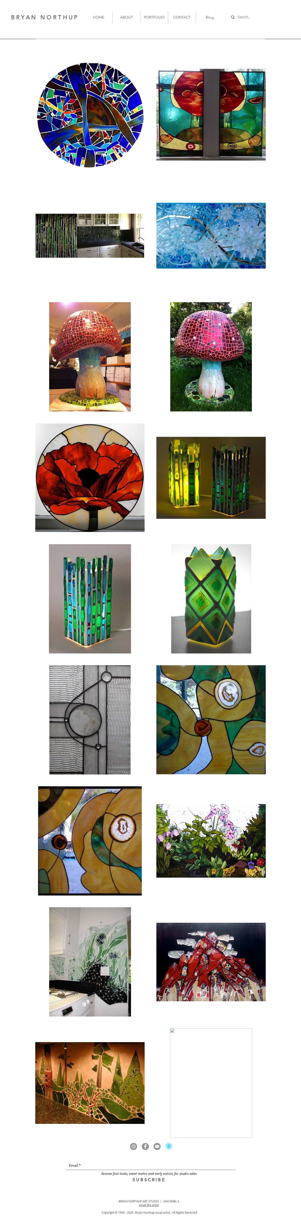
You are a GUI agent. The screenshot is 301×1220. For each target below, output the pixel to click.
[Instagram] (133, 1146)
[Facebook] (145, 1146)
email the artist (149, 1205)
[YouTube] (157, 1146)
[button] (168, 1146)
